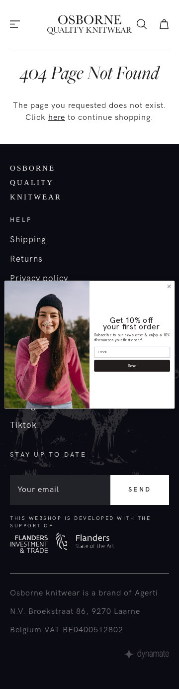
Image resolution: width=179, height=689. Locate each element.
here (56, 117)
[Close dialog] (169, 286)
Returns (26, 259)
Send (139, 489)
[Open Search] (142, 25)
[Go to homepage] (89, 25)
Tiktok (23, 425)
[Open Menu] (15, 25)
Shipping (28, 240)
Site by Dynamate (146, 654)
